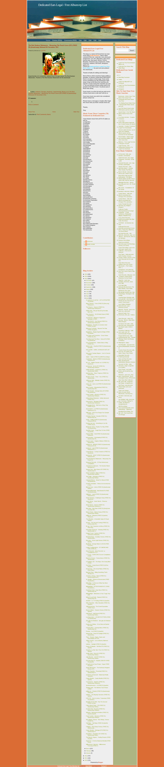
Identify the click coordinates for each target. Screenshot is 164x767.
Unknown (90, 241)
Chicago (43, 92)
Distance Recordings (124, 240)
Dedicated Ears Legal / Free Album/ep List (62, 5)
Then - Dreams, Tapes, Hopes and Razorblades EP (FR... (95, 637)
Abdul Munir (89, 766)
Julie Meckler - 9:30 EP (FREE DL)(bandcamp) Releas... (95, 657)
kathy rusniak (91, 244)
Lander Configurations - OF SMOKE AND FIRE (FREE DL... (97, 548)
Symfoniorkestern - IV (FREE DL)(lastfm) (97, 685)
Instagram (121, 89)
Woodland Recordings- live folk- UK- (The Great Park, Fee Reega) (125, 413)
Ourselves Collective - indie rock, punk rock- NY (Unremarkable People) (125, 332)
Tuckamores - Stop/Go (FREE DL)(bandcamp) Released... (95, 682)
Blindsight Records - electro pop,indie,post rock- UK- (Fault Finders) (126, 184)
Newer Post (31, 111)
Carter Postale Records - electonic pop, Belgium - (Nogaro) (125, 205)
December (89, 280)
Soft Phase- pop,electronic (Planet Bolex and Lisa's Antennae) (125, 387)
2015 (86, 274)
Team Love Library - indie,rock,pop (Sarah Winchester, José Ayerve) (125, 392)
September (89, 287)
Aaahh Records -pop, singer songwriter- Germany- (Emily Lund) (126, 159)
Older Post (76, 111)
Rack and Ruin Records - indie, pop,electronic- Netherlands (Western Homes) (126, 360)
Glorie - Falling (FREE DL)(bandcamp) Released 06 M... (96, 420)
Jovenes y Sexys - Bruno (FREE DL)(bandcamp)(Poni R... (96, 576)
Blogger (100, 762)
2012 (86, 755)
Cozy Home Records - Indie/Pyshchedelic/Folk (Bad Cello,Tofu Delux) (126, 219)
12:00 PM (42, 50)
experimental (57, 92)
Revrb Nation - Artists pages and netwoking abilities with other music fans (126, 138)
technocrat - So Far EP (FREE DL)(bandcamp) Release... (95, 366)
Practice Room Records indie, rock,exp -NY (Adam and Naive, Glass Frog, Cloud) (126, 351)
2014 (86, 276)
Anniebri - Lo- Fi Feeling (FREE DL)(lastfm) (97, 600)
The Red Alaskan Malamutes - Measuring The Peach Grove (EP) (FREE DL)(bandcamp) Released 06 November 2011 (52, 46)
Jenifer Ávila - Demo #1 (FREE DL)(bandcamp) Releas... (95, 654)
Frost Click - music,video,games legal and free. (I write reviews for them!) (126, 122)
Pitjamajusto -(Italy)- (123, 342)
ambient (37, 92)
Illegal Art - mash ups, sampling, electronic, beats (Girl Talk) (125, 281)
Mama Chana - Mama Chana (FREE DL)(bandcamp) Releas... (97, 512)
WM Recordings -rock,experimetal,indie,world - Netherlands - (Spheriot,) (126, 408)
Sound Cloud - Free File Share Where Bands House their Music (126, 113)
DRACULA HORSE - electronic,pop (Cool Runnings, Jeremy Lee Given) (126, 244)
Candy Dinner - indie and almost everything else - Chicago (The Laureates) (125, 195)
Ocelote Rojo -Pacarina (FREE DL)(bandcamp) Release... (95, 709)
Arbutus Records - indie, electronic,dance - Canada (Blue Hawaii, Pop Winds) (125, 168)
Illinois (64, 92)
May (87, 296)
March (87, 748)
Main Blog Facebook (124, 77)
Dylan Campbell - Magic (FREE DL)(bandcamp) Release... (95, 473)
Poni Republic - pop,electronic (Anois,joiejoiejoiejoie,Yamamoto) (126, 346)
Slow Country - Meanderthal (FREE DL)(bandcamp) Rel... (96, 388)
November (89, 282)
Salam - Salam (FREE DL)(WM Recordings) (98, 357)
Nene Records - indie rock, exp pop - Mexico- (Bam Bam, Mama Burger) (126, 320)
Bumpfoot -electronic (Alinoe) (126, 191)
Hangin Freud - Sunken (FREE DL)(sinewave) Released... (95, 534)
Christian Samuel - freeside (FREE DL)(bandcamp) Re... (96, 416)
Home (54, 111)
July (87, 291)
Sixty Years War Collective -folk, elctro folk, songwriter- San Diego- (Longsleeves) (126, 381)
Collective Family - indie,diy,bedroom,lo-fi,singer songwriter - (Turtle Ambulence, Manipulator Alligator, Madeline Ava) (126, 212)
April (87, 298)
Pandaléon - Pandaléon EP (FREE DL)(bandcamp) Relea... (96, 734)
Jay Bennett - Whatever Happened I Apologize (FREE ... (95, 318)
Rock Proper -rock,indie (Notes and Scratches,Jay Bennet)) (125, 371)
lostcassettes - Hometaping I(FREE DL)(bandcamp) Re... (97, 438)
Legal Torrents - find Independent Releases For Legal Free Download (125, 147)
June (87, 293)
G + (119, 75)
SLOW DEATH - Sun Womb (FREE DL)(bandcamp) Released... (96, 322)
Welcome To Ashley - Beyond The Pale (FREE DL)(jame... (96, 329)
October (88, 285)
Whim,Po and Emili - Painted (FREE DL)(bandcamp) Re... (96, 598)
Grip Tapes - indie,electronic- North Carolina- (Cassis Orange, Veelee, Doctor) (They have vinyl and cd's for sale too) (126, 257)
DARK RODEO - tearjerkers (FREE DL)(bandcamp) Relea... (97, 370)
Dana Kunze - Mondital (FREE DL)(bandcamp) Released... (95, 402)
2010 (86, 760)
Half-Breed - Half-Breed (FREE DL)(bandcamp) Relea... (95, 614)
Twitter (120, 79)
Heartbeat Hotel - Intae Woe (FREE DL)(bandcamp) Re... (96, 590)
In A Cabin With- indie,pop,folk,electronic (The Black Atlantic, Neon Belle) (126, 287)
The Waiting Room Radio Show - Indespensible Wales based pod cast (126, 104)
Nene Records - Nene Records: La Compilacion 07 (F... (95, 551)
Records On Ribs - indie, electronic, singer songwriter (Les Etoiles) (126, 366)
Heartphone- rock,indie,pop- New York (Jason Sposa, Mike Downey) (126, 271)
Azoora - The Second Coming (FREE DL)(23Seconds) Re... (97, 523)
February (88, 750)
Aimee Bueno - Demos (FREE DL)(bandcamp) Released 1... (95, 505)
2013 (86, 278)
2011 (86, 758)
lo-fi (67, 92)
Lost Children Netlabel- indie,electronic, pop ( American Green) (124, 306)
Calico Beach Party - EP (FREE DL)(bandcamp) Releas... (95, 706)
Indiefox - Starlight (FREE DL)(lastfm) (96, 644)
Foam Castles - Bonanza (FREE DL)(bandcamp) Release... (96, 395)
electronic (50, 92)
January (88, 753)
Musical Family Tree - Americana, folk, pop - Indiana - (126, 315)
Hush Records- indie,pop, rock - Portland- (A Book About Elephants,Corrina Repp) (126, 276)
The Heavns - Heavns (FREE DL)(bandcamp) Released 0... (95, 307)
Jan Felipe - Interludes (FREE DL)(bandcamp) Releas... (95, 477)
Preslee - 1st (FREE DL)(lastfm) (94, 631)
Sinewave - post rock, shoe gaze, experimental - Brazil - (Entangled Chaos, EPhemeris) (126, 376)
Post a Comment (33, 104)
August (88, 289)
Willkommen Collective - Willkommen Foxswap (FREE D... (96, 745)
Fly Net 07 (104, 766)
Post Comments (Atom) (44, 114)
